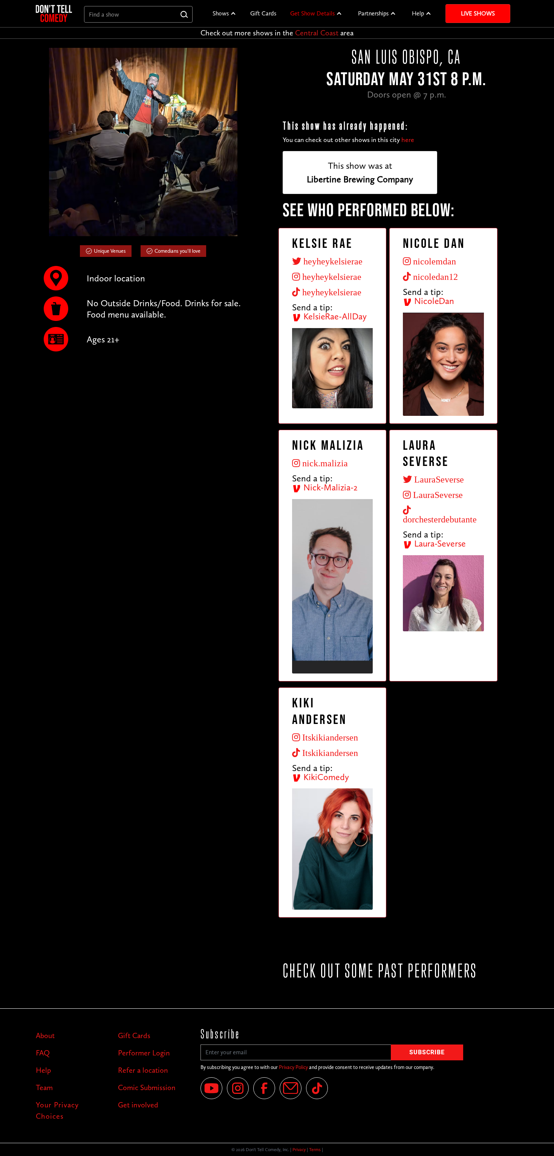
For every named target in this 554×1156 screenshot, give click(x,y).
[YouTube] (211, 1088)
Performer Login (144, 1052)
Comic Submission (147, 1087)
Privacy (299, 1149)
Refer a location (143, 1070)
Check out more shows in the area (277, 32)
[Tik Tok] (317, 1088)
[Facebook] (264, 1088)
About (45, 1035)
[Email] (290, 1088)
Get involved (138, 1104)
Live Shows (478, 13)
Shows (221, 13)
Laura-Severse (439, 543)
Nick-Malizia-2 (329, 487)
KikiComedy (325, 776)
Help (418, 13)
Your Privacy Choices (57, 1110)
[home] (54, 13)
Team (44, 1087)
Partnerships (373, 13)
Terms (315, 1149)
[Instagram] (238, 1088)
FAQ (43, 1052)
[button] (224, 13)
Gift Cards (263, 13)
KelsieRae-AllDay (334, 316)
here (407, 140)
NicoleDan (433, 300)
